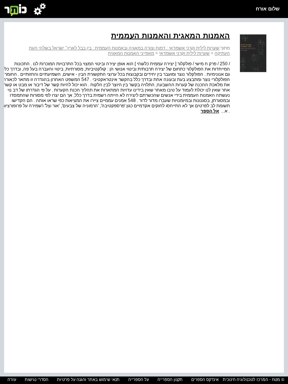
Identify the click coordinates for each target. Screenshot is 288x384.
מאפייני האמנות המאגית (131, 53)
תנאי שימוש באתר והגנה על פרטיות (88, 379)
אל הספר (210, 111)
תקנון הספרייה (170, 379)
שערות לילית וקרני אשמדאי (184, 53)
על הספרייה (138, 379)
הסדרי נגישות (36, 379)
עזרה (12, 379)
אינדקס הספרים (205, 379)
